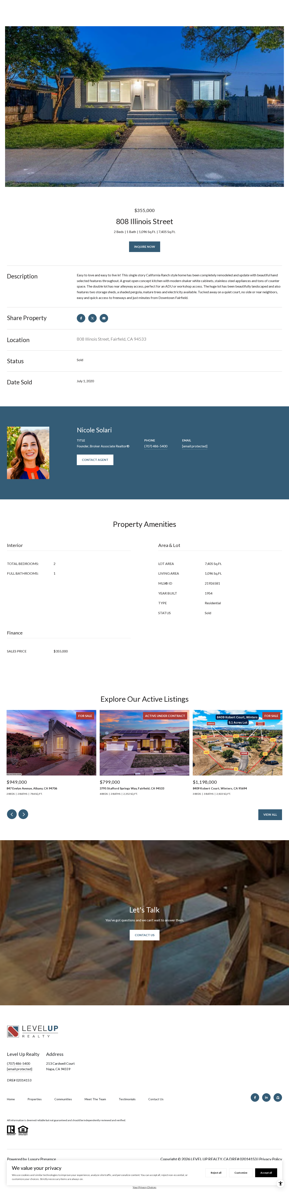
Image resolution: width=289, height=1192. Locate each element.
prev (12, 814)
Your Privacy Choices (144, 1187)
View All (270, 814)
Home (11, 1099)
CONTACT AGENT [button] (95, 460)
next (23, 814)
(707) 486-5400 (155, 446)
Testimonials (127, 1099)
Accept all (266, 1172)
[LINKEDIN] (266, 1097)
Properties (35, 1099)
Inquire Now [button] (144, 246)
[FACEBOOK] (255, 1097)
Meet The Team (95, 1099)
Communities (63, 1099)
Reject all (216, 1172)
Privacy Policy (270, 1159)
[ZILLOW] (278, 1097)
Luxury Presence (42, 1159)
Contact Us (144, 935)
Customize (240, 1172)
